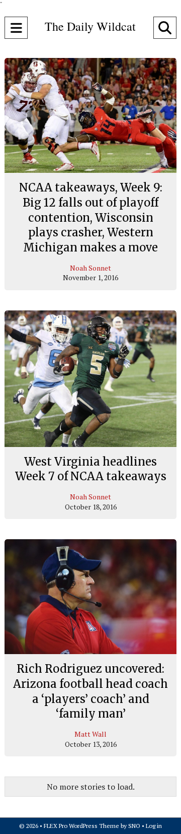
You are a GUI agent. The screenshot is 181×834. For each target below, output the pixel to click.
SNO (134, 825)
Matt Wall (90, 734)
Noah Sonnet (90, 268)
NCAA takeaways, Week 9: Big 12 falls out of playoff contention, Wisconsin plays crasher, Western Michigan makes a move (90, 217)
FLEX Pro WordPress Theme (81, 825)
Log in (154, 825)
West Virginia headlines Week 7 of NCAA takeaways (90, 469)
